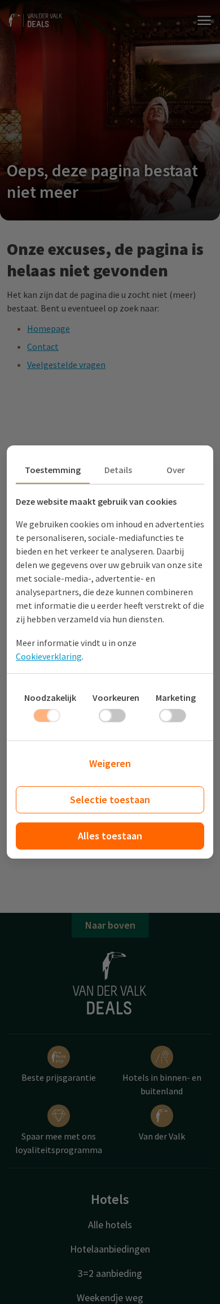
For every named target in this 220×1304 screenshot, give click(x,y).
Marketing (176, 697)
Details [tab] (118, 469)
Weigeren (110, 763)
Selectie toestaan (110, 799)
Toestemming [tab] (53, 469)
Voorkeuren (116, 697)
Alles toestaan (110, 835)
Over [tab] (175, 469)
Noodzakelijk (50, 697)
